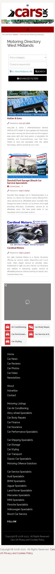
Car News (12, 359)
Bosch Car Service (17, 514)
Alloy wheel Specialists (19, 413)
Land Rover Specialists (19, 490)
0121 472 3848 (24, 123)
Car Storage (13, 444)
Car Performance (19, 334)
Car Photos (13, 368)
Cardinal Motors (15, 248)
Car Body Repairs (42, 327)
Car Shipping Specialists (20, 440)
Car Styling (16, 341)
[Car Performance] (7, 334)
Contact (11, 395)
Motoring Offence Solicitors (22, 463)
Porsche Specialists (17, 504)
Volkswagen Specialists (20, 509)
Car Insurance (14, 427)
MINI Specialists (15, 500)
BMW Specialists (16, 481)
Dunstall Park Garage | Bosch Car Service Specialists (24, 181)
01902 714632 (24, 191)
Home (10, 354)
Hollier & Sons (14, 118)
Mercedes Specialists (18, 495)
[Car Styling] (7, 341)
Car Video (12, 373)
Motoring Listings (16, 403)
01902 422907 (24, 253)
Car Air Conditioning (17, 408)
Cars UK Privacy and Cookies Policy (27, 540)
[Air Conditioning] (7, 327)
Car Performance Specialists (22, 431)
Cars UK (27, 12)
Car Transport (14, 454)
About (10, 386)
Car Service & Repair (42, 334)
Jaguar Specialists (17, 485)
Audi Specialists (15, 476)
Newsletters (13, 377)
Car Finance (13, 422)
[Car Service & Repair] (31, 334)
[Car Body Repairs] (31, 327)
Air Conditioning (18, 327)
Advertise (12, 390)
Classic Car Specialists (19, 458)
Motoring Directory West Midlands (23, 43)
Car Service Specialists (19, 471)
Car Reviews (14, 363)
